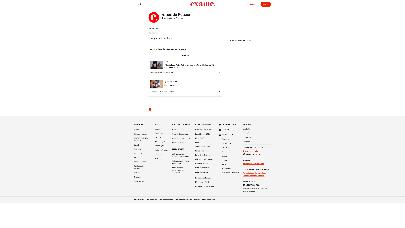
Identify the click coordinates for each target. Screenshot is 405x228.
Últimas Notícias (140, 134)
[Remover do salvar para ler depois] (219, 72)
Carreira (137, 149)
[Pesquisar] (141, 4)
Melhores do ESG (202, 182)
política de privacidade (183, 200)
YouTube (246, 129)
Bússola (198, 142)
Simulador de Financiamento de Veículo (178, 170)
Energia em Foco (202, 151)
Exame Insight (140, 162)
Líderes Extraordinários (204, 159)
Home (136, 130)
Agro (224, 164)
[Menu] (136, 4)
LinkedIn (246, 133)
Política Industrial (202, 168)
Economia (138, 153)
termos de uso (151, 200)
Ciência (158, 154)
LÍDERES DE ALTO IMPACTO (141, 139)
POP (156, 158)
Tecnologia (159, 146)
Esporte (158, 137)
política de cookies (166, 200)
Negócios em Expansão (204, 186)
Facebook (247, 141)
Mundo (158, 125)
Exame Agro (160, 141)
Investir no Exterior (203, 155)
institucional (139, 200)
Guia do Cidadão (179, 130)
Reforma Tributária (203, 130)
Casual (157, 129)
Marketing (159, 133)
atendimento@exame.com (253, 164)
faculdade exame (229, 125)
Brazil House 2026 (202, 134)
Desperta (225, 147)
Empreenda (226, 169)
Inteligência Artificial (139, 167)
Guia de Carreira (179, 142)
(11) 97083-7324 (253, 185)
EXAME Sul (199, 138)
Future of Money (161, 150)
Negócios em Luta (202, 163)
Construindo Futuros (203, 147)
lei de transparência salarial (205, 200)
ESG (135, 158)
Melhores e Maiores (203, 178)
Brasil (136, 145)
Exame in (225, 139)
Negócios (137, 177)
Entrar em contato (250, 151)
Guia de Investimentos (181, 138)
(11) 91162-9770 (253, 154)
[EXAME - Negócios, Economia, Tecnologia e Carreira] (202, 4)
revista (225, 130)
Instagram (247, 137)
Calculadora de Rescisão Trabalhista (180, 155)
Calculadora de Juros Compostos (180, 162)
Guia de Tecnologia (180, 134)
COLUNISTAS (139, 181)
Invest (136, 173)
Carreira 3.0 (226, 143)
